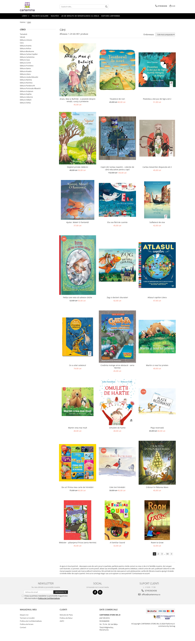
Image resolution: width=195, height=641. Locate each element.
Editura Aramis (25, 45)
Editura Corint (25, 63)
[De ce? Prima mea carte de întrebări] (77, 462)
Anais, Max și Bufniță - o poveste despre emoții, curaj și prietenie (77, 100)
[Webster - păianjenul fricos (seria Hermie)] (77, 520)
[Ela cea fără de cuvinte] (117, 200)
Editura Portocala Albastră (30, 88)
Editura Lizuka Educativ (29, 77)
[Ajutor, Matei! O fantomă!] (77, 200)
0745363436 (150, 590)
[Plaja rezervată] (157, 401)
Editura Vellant (25, 100)
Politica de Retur (66, 618)
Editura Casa (25, 60)
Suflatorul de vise (157, 222)
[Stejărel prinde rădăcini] (77, 138)
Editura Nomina (26, 82)
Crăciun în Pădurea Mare (157, 487)
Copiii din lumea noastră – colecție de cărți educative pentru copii (117, 168)
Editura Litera (25, 74)
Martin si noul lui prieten (157, 365)
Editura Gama (25, 68)
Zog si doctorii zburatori (117, 297)
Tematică (23, 34)
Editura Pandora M (27, 85)
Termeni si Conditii (27, 618)
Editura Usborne (26, 97)
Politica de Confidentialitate (49, 598)
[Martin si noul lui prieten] (157, 336)
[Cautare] (106, 6)
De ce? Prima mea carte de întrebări (78, 487)
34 (167, 554)
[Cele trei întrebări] (117, 462)
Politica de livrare (26, 624)
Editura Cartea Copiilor (29, 54)
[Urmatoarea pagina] (171, 554)
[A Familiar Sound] (117, 520)
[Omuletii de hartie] (117, 401)
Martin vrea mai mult (77, 427)
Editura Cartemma (27, 57)
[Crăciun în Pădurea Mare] (157, 463)
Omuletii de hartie (117, 427)
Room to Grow (157, 542)
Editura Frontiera (26, 65)
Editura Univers (26, 40)
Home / (23, 22)
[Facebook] (95, 592)
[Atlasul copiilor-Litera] (157, 265)
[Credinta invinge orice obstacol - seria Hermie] (117, 336)
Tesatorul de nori (117, 99)
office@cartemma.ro (150, 594)
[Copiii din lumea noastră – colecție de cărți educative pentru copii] (117, 138)
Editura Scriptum (26, 91)
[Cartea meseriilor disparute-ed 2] (157, 138)
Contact (23, 627)
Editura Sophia (25, 94)
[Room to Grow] (157, 520)
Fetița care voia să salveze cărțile (77, 297)
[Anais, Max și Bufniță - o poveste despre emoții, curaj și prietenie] (77, 69)
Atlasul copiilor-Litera (157, 297)
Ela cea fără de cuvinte (117, 222)
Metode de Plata (66, 615)
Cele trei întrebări (117, 487)
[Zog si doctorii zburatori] (117, 265)
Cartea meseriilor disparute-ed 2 (157, 167)
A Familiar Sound (117, 542)
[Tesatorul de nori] (117, 70)
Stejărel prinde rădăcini (77, 167)
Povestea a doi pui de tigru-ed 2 (157, 99)
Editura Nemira (26, 80)
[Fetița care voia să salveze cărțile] (77, 265)
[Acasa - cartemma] (33, 6)
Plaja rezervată (157, 427)
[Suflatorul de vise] (157, 199)
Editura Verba (25, 102)
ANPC (62, 621)
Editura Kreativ (26, 71)
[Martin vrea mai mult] (77, 401)
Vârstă (22, 37)
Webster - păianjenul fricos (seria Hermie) (77, 542)
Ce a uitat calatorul (77, 365)
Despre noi (24, 615)
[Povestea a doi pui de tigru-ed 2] (157, 69)
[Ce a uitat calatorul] (77, 336)
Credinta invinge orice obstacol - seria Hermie (117, 366)
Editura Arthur (25, 48)
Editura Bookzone (27, 51)
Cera (21, 43)
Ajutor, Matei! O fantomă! (77, 222)
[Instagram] (100, 592)
